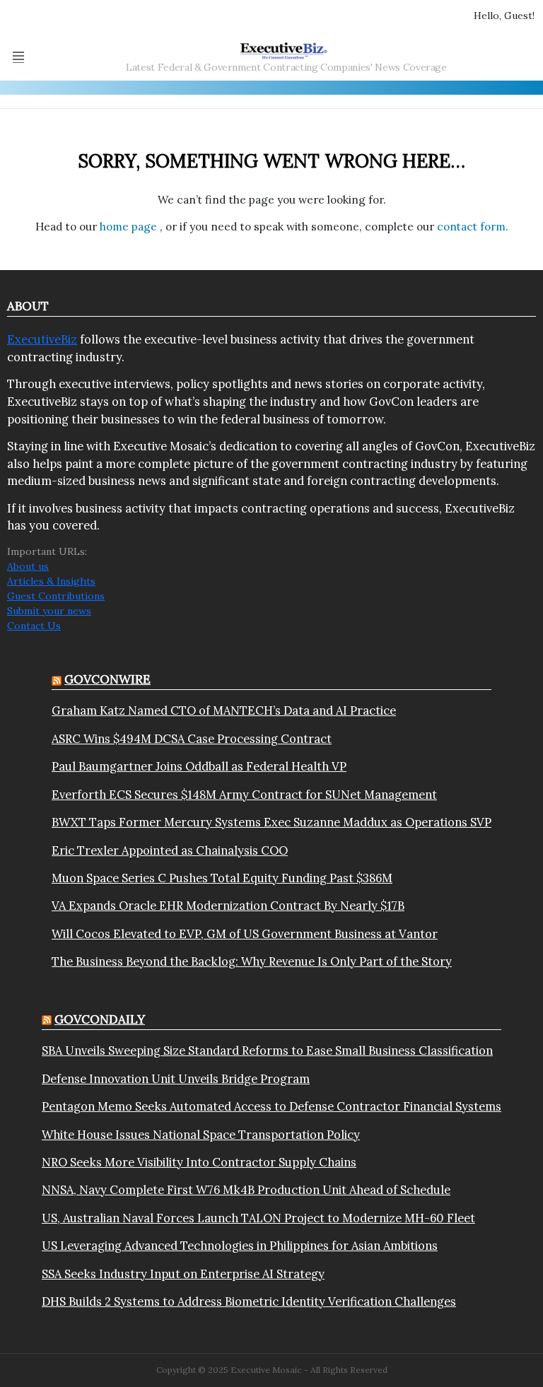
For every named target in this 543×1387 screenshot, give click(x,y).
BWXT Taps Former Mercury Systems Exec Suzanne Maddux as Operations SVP (271, 822)
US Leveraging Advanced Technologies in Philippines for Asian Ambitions (240, 1245)
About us (28, 566)
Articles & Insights (51, 581)
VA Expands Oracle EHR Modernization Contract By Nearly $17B (228, 905)
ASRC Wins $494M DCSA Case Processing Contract (192, 738)
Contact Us (34, 625)
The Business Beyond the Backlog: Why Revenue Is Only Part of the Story (252, 961)
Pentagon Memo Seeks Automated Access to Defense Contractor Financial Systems (271, 1106)
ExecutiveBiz (42, 339)
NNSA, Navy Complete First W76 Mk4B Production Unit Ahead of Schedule (246, 1189)
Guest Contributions (56, 596)
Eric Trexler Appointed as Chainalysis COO (170, 850)
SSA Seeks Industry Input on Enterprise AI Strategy (183, 1274)
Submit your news (49, 610)
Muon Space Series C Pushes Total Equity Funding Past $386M (222, 878)
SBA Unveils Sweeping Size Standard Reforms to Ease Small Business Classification (267, 1050)
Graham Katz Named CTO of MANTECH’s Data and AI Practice (224, 710)
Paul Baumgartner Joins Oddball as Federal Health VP (199, 766)
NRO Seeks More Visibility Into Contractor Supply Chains (199, 1162)
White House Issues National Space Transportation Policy (201, 1134)
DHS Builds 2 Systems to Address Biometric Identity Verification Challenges (249, 1301)
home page (130, 226)
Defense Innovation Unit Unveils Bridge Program (176, 1078)
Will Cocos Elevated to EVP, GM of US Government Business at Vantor (245, 933)
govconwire (107, 679)
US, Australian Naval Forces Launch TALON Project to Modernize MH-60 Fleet (258, 1218)
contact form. (472, 226)
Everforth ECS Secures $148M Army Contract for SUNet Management (244, 794)
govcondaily (99, 1019)
